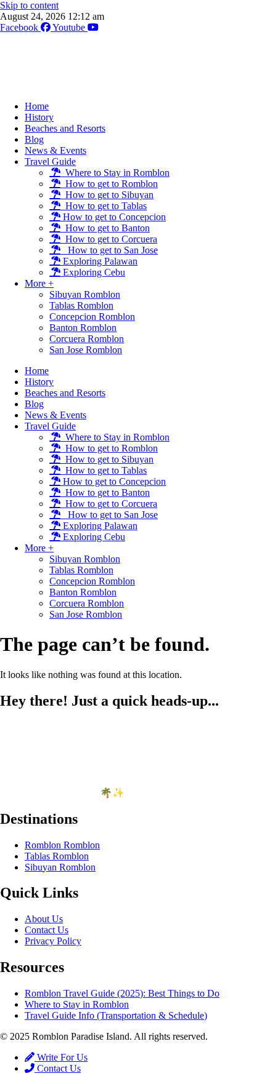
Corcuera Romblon (86, 338)
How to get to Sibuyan (107, 194)
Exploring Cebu (92, 272)
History (39, 117)
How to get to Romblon (109, 183)
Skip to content (29, 5)
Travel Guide (50, 161)
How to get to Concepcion (113, 217)
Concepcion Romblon (92, 316)
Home (37, 106)
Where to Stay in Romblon (115, 172)
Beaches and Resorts (65, 128)
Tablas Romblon (81, 305)
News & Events (55, 150)
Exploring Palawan (98, 261)
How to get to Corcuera (108, 239)
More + (39, 283)
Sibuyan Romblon (84, 294)
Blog (34, 139)
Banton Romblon (83, 327)
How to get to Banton (105, 228)
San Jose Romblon (85, 350)
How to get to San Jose (109, 250)
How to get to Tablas (103, 206)
